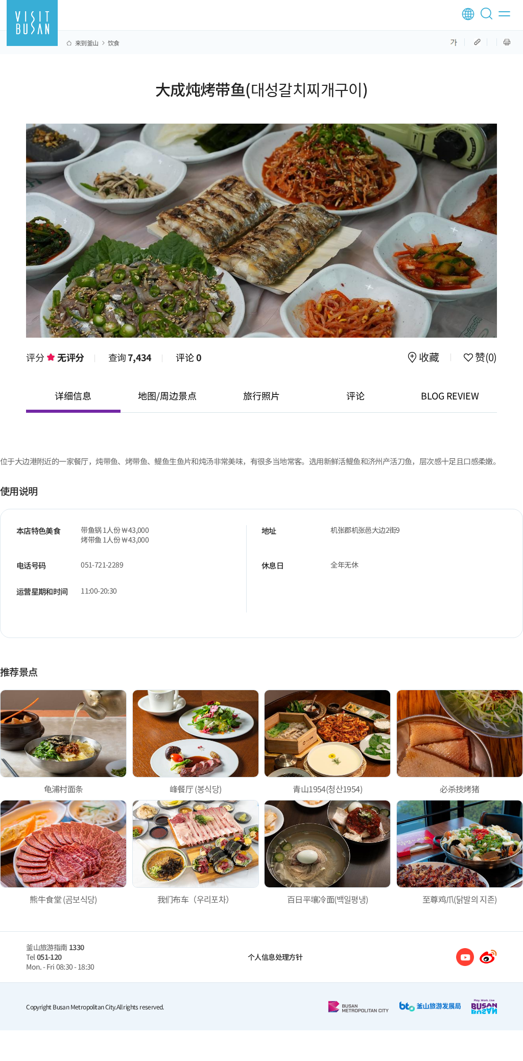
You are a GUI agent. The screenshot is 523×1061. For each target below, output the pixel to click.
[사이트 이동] (465, 957)
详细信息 (73, 395)
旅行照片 (261, 395)
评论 (189, 357)
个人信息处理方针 (275, 957)
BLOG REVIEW (450, 395)
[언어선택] (468, 14)
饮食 (114, 43)
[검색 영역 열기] (488, 18)
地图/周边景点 (167, 395)
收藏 (429, 358)
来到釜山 (87, 43)
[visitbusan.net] (32, 23)
